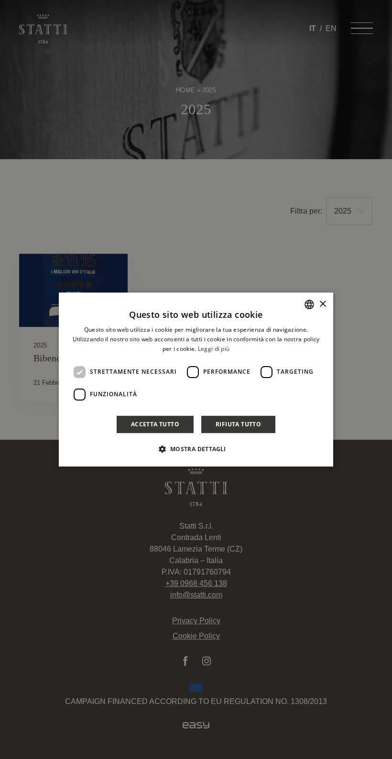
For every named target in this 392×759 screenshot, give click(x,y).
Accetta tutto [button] (155, 424)
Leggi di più (214, 349)
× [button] (322, 304)
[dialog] (196, 379)
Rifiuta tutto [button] (238, 424)
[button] (196, 449)
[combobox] (309, 304)
